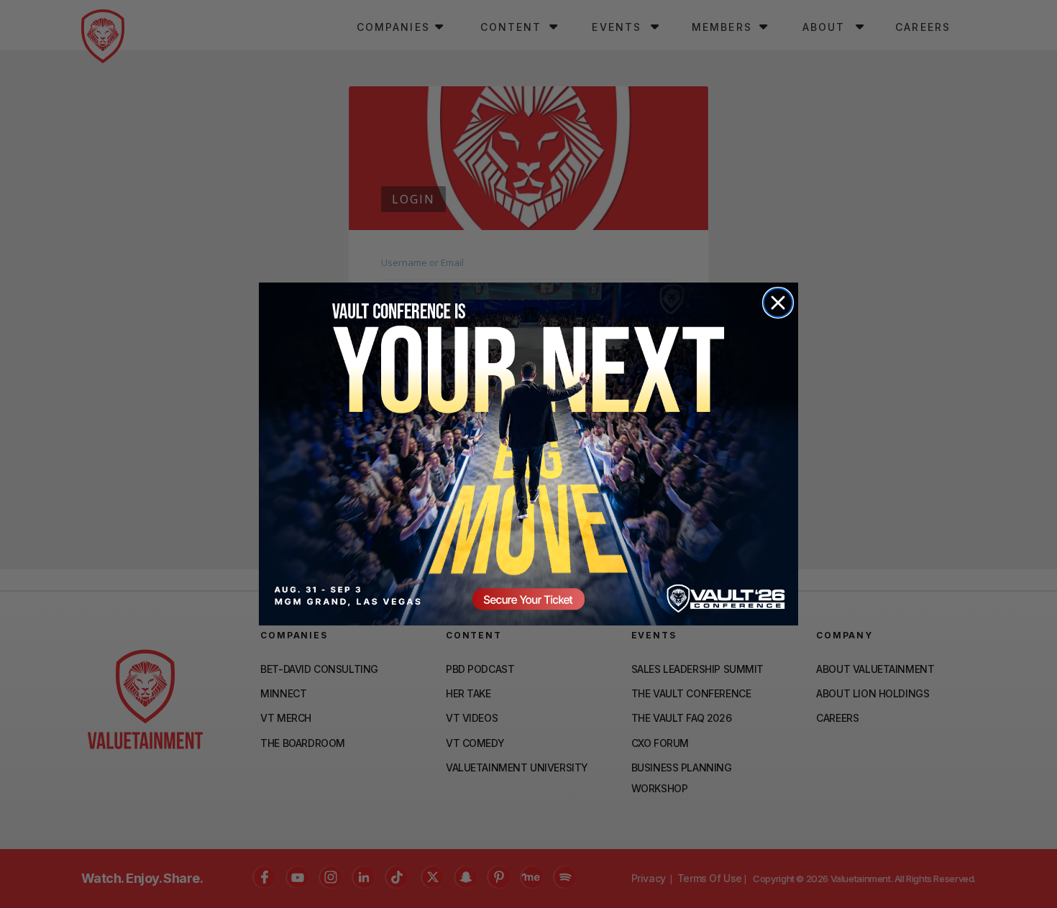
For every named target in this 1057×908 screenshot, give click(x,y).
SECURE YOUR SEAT (528, 453)
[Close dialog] (778, 302)
